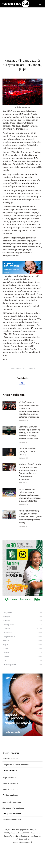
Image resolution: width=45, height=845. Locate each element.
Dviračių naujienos (10, 783)
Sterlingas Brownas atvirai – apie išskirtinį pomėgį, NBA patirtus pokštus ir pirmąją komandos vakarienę (29, 432)
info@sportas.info (22, 839)
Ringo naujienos (9, 777)
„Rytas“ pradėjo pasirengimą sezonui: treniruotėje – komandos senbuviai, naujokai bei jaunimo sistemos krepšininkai (29, 409)
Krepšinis (20, 368)
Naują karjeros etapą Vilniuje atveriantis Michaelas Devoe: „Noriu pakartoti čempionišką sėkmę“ (30, 516)
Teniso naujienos (9, 770)
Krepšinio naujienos (10, 753)
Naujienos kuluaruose (11, 819)
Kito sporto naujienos (11, 813)
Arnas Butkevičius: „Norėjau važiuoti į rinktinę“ (27, 451)
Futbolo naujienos (10, 758)
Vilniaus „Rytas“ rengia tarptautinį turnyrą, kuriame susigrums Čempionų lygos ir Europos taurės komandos (30, 472)
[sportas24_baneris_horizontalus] (22, 273)
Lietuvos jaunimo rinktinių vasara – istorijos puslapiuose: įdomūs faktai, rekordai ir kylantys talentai (30, 495)
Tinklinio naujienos (10, 795)
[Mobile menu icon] (40, 3)
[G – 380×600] (22, 602)
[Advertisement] (22, 31)
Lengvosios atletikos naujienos (15, 764)
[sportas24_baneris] (22, 735)
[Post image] (9, 405)
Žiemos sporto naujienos (13, 808)
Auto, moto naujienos (11, 802)
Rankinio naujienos (10, 789)
